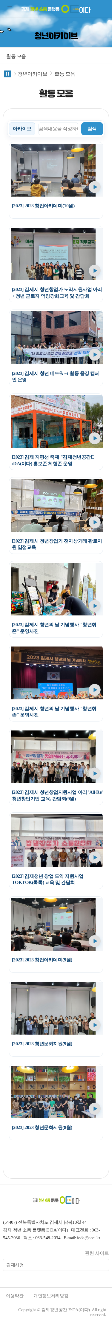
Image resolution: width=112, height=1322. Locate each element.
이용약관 (14, 1295)
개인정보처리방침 (50, 1295)
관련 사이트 (97, 1253)
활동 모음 (16, 56)
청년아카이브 (32, 74)
